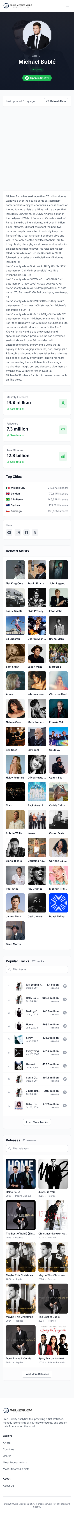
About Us (8, 1485)
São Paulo (17, 499)
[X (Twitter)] (35, 532)
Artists (6, 1442)
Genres (7, 1455)
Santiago (16, 511)
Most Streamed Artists (16, 1468)
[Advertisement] (37, 148)
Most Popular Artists (15, 1462)
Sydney (15, 505)
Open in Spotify (39, 77)
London (15, 493)
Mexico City (18, 487)
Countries (8, 1449)
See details (17, 408)
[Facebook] (26, 532)
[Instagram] (18, 532)
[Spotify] (9, 532)
